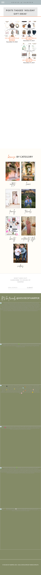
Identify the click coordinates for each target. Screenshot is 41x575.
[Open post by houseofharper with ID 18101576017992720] (20, 487)
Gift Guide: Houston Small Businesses (12, 38)
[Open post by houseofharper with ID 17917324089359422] (20, 446)
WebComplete (34, 565)
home (28, 184)
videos (20, 266)
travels (28, 211)
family (13, 211)
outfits (12, 184)
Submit (30, 288)
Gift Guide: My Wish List (29, 60)
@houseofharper (27, 298)
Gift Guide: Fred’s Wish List (29, 38)
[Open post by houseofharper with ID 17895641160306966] (20, 529)
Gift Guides (12, 37)
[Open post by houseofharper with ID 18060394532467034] (20, 364)
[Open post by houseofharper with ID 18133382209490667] (20, 405)
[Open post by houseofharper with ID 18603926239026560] (20, 323)
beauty (13, 238)
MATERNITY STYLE (28, 238)
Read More (12, 40)
